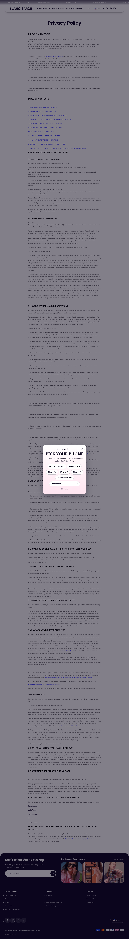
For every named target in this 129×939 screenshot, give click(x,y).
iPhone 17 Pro (74, 466)
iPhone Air (52, 472)
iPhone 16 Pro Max (64, 478)
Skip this (64, 489)
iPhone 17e (77, 472)
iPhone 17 (64, 472)
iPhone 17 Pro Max (56, 466)
